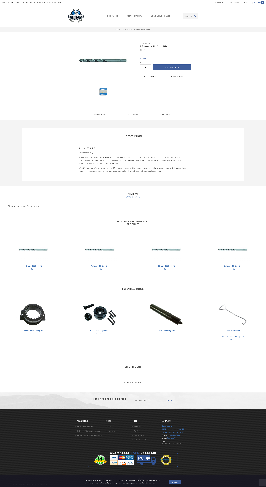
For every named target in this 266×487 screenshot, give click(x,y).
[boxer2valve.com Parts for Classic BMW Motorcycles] (76, 16)
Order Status (110, 431)
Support (247, 3)
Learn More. (153, 483)
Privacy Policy (139, 435)
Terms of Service (140, 440)
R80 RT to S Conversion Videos (88, 431)
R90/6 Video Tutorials (85, 427)
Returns (108, 427)
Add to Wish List (151, 76)
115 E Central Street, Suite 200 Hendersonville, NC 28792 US (173, 429)
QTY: (141, 62)
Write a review (133, 197)
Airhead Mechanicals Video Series (90, 435)
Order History (219, 3)
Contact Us (172, 438)
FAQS (136, 431)
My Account (235, 3)
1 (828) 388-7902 (174, 435)
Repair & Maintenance (160, 16)
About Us (137, 427)
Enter (169, 400)
